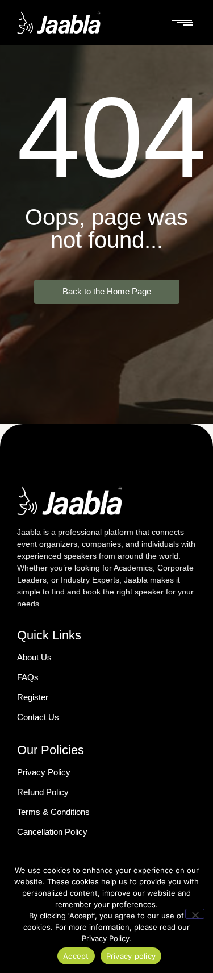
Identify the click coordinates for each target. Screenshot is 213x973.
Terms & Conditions (53, 812)
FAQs (28, 677)
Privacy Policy (43, 772)
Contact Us (38, 717)
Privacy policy (131, 955)
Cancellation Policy (52, 832)
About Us (34, 657)
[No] (194, 914)
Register (32, 697)
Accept (76, 955)
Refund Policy (43, 792)
